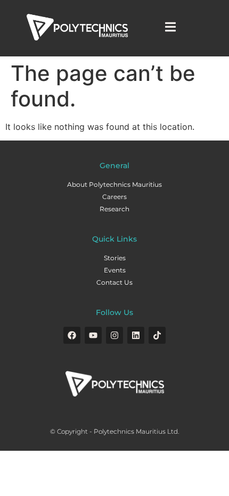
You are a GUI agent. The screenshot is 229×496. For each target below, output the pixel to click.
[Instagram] (114, 335)
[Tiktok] (157, 335)
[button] (170, 27)
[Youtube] (93, 335)
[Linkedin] (135, 335)
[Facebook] (71, 335)
